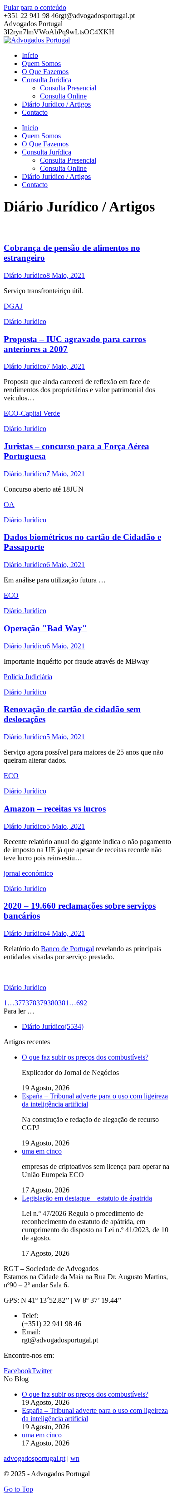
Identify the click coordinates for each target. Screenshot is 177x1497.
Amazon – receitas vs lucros (55, 808)
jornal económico (28, 873)
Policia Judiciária (28, 676)
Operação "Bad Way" (45, 628)
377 (20, 1003)
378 (30, 1003)
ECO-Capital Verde (32, 413)
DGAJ (13, 306)
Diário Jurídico (25, 275)
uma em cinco (42, 1151)
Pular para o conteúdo (35, 7)
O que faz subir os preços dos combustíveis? (85, 1057)
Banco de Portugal (67, 949)
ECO (11, 595)
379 (41, 1003)
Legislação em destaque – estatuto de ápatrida (87, 1198)
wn (74, 1458)
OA (9, 504)
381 (63, 1003)
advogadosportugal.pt (34, 1458)
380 (52, 1003)
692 (81, 1003)
